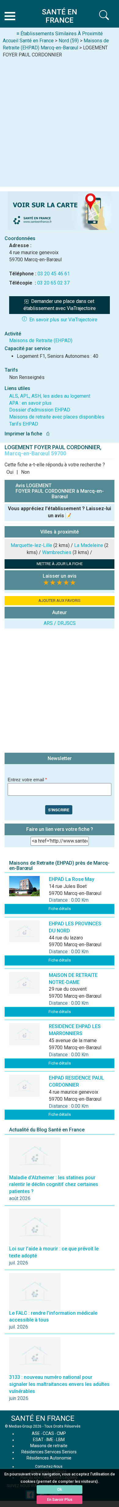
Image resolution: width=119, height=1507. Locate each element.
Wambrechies (56, 552)
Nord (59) (69, 41)
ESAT (38, 1439)
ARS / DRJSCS (60, 623)
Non (25, 472)
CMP (61, 1433)
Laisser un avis (60, 576)
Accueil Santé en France (28, 41)
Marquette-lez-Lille (31, 545)
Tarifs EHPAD (23, 424)
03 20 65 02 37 (53, 283)
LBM (60, 1439)
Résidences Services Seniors (49, 1451)
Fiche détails (60, 908)
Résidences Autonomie (49, 1457)
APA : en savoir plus (30, 403)
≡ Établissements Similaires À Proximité (59, 33)
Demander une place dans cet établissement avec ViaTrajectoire (59, 304)
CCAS (48, 1433)
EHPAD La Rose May (71, 879)
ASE (36, 1433)
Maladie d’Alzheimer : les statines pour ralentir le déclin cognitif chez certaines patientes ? (53, 1185)
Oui (9, 472)
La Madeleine (88, 545)
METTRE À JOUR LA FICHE (60, 563)
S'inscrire (58, 810)
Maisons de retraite (48, 1445)
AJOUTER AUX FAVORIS (59, 600)
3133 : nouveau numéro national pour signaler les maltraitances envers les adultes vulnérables (59, 1384)
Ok (59, 1489)
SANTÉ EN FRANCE (42, 1418)
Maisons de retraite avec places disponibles (56, 417)
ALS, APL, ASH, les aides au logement (49, 396)
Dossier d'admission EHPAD (39, 410)
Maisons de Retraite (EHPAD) (40, 340)
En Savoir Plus (59, 1499)
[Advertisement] (59, 121)
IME (49, 1439)
